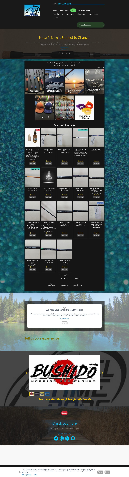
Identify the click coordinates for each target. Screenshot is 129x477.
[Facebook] (59, 53)
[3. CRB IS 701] (96, 137)
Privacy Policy (64, 318)
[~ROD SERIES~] (34, 78)
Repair (64, 413)
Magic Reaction (64, 433)
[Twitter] (66, 53)
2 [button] (64, 278)
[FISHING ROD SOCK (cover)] (84, 105)
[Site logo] (32, 10)
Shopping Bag (77, 286)
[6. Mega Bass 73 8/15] (48, 249)
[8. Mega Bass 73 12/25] (96, 177)
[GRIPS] (64, 105)
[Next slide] (102, 372)
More (35, 475)
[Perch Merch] (44, 105)
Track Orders (64, 286)
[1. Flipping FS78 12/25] (80, 177)
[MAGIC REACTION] (54, 78)
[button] (103, 25)
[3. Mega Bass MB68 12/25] (64, 211)
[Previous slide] (26, 372)
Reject (107, 472)
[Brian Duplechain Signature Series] (74, 78)
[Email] (70, 53)
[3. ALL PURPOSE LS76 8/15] (64, 137)
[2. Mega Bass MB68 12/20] (48, 211)
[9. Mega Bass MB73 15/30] (32, 249)
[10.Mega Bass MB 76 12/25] (32, 211)
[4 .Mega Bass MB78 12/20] (64, 249)
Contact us (64, 49)
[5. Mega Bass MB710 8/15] (80, 211)
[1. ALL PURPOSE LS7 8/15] (48, 137)
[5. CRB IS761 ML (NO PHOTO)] (48, 177)
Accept (64, 323)
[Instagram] (63, 53)
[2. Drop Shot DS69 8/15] (64, 177)
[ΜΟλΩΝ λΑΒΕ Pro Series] (94, 78)
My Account (51, 286)
